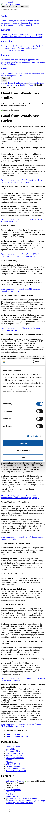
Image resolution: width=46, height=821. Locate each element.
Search (6, 6)
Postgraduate (25, 21)
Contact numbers (13, 766)
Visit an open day (26, 25)
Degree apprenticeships (30, 60)
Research (5, 30)
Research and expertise (17, 83)
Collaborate (11, 64)
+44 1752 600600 (13, 790)
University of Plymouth (15, 781)
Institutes (4, 34)
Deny (23, 457)
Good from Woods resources (17, 736)
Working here (10, 76)
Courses (4, 21)
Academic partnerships (36, 62)
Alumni (36, 73)
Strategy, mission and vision (12, 73)
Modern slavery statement (16, 771)
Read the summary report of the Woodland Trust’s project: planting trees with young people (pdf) (20, 255)
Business (5, 55)
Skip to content (7, 2)
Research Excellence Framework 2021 (16, 37)
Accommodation (27, 23)
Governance (28, 73)
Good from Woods (26, 85)
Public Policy (36, 37)
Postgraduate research (22, 34)
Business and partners (14, 755)
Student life (15, 23)
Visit (3, 76)
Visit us (9, 794)
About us (9, 762)
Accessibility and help (15, 768)
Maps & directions (13, 792)
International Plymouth (15, 751)
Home (3, 83)
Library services (37, 34)
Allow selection (23, 450)
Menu (15, 6)
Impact (11, 34)
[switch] (39, 411)
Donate (4, 64)
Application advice (8, 46)
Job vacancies (12, 796)
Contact (19, 76)
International (7, 41)
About (4, 68)
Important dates (14, 25)
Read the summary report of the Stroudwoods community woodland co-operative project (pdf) (20, 496)
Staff (4, 80)
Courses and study (13, 747)
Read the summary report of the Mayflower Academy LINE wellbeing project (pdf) (21, 725)
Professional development (11, 60)
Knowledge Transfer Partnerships (14, 62)
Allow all (23, 443)
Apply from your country (25, 46)
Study (4, 16)
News (41, 73)
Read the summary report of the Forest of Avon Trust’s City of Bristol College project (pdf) (22, 181)
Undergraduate (13, 21)
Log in (24, 6)
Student (5, 78)
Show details (32, 436)
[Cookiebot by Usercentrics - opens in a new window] (32, 362)
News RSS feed (13, 764)
